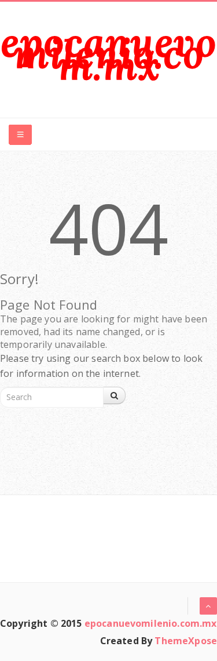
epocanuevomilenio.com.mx (108, 53)
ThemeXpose (186, 640)
